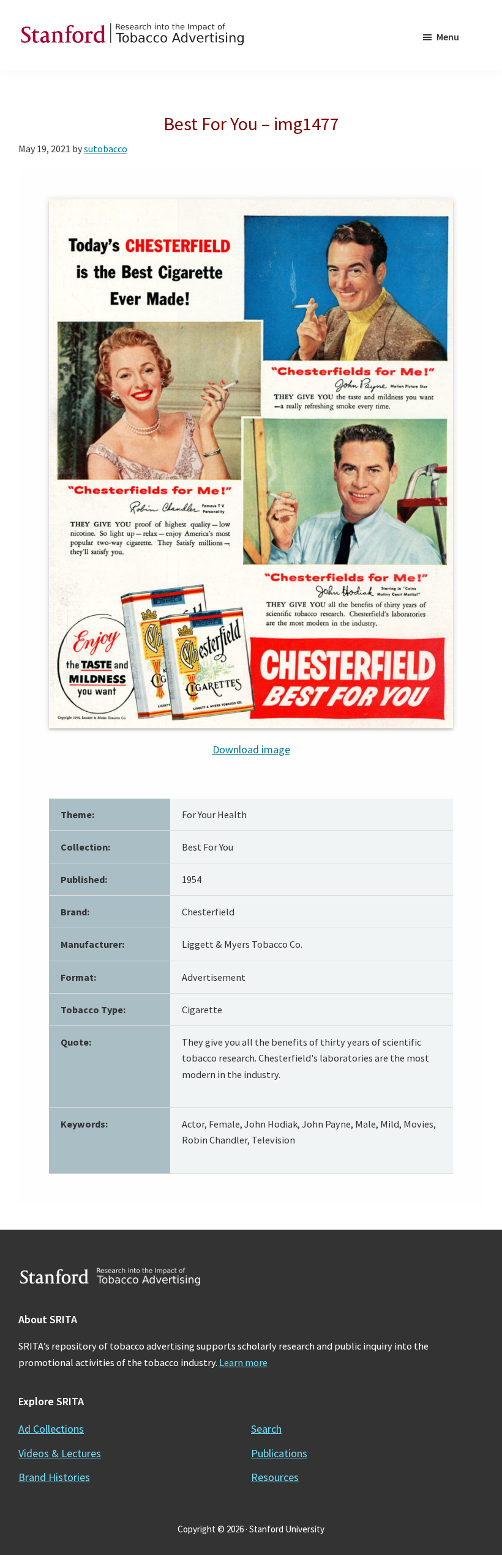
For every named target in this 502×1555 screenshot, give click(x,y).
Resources (275, 1477)
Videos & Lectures (59, 1453)
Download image (251, 749)
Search (266, 1429)
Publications (279, 1453)
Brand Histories (54, 1477)
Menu (447, 37)
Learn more (243, 1362)
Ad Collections (51, 1429)
